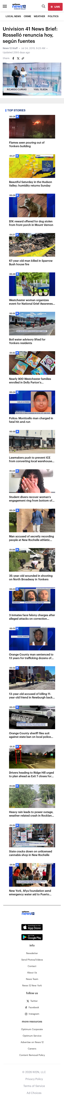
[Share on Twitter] (18, 58)
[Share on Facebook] (13, 58)
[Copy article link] (23, 58)
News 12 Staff (10, 48)
